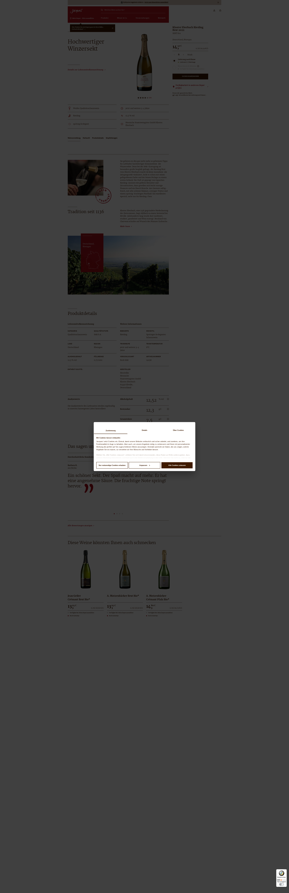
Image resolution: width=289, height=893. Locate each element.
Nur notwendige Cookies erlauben (112, 465)
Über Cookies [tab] (178, 430)
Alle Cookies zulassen (177, 465)
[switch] (281, 884)
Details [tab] (144, 430)
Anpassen (143, 465)
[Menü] (285, 870)
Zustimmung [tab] (111, 430)
